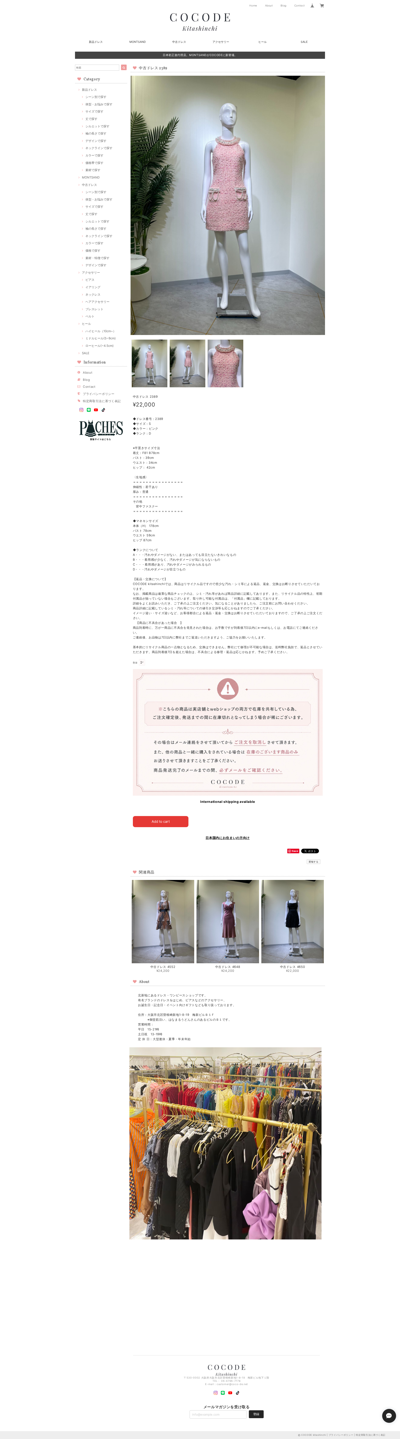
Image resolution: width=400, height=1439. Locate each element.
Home (253, 5)
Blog (284, 5)
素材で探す (92, 170)
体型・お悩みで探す (98, 104)
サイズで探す (94, 111)
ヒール (262, 42)
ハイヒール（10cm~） (100, 331)
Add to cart (161, 821)
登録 (256, 1414)
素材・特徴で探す (97, 258)
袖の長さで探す (95, 133)
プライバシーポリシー (99, 394)
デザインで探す (95, 141)
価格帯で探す (94, 163)
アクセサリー (220, 42)
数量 (135, 662)
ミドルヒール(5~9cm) (100, 338)
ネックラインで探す (98, 148)
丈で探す (91, 119)
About (269, 5)
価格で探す (92, 250)
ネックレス (92, 294)
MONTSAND (137, 42)
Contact (299, 5)
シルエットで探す (97, 126)
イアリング (92, 287)
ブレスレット (94, 309)
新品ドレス (96, 42)
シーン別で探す (95, 97)
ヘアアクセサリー (97, 301)
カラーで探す (94, 155)
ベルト (89, 316)
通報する (314, 861)
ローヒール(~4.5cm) (99, 345)
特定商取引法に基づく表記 (102, 401)
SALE (304, 42)
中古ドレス (179, 42)
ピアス (89, 280)
